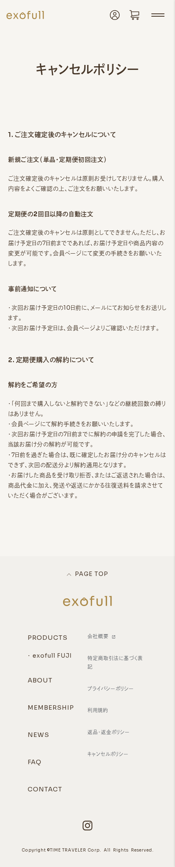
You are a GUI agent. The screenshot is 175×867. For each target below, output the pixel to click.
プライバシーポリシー (111, 689)
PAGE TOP (91, 574)
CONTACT (45, 789)
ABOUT (40, 680)
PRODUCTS (48, 637)
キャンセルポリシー (108, 754)
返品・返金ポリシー (109, 732)
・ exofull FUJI (50, 655)
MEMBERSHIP (51, 707)
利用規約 (98, 710)
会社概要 (98, 636)
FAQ (35, 762)
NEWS (38, 735)
